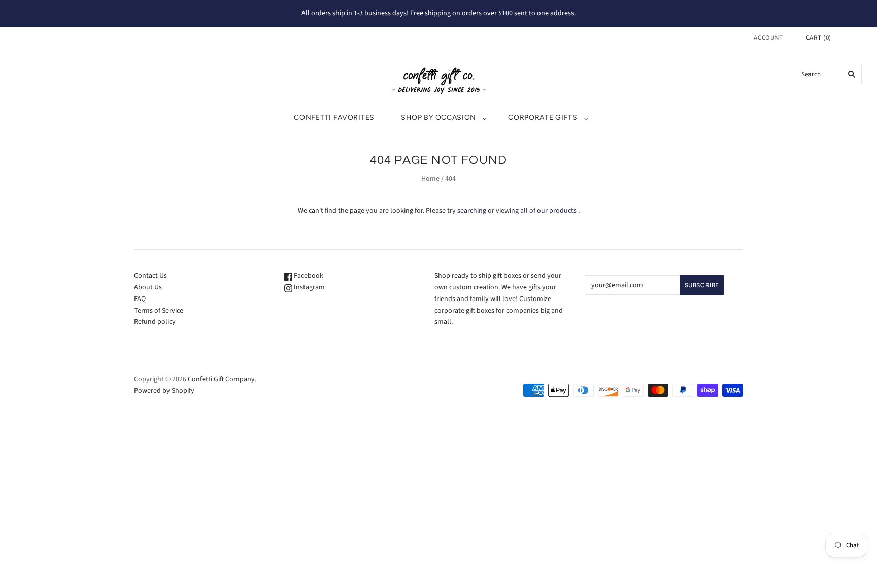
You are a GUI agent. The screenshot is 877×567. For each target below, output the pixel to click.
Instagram (308, 287)
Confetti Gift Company (221, 379)
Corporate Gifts (543, 117)
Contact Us (150, 276)
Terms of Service (158, 311)
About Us (148, 287)
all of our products (548, 211)
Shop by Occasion (438, 117)
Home (430, 179)
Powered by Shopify (164, 391)
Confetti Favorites (334, 117)
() (818, 37)
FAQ (140, 299)
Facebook (307, 276)
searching (471, 211)
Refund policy (155, 322)
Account (768, 37)
